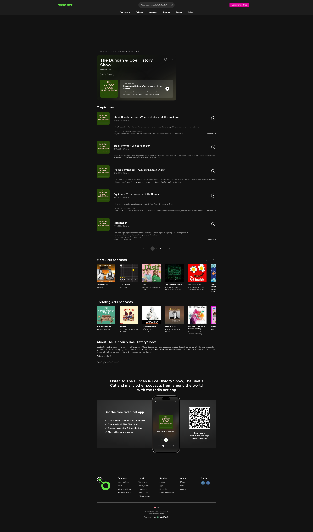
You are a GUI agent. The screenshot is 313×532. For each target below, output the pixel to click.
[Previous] (206, 259)
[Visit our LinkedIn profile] (203, 483)
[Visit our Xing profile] (208, 483)
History (115, 363)
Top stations (125, 12)
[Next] (213, 259)
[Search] (171, 4)
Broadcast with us (124, 493)
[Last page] (170, 249)
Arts (102, 75)
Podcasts (139, 12)
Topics (190, 12)
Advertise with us (124, 489)
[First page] (143, 249)
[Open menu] (253, 4)
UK (158, 508)
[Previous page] (148, 249)
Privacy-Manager (145, 496)
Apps (161, 486)
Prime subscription (166, 493)
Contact (162, 482)
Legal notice (143, 489)
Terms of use (143, 482)
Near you (166, 12)
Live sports (153, 12)
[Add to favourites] (166, 59)
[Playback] (167, 89)
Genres (179, 12)
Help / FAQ (163, 489)
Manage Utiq (143, 493)
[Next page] (165, 249)
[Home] (101, 51)
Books (110, 75)
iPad (182, 486)
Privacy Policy (144, 486)
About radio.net (123, 482)
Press (120, 486)
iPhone (182, 482)
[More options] (171, 59)
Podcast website (103, 356)
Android (183, 489)
